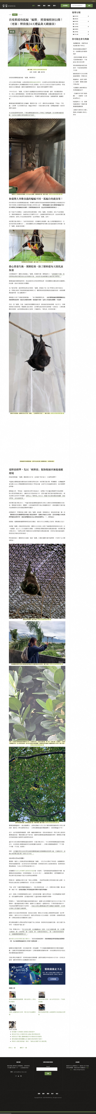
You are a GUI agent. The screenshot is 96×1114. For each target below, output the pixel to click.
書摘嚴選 (76, 29)
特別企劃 (76, 34)
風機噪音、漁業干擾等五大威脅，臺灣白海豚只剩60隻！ (80, 81)
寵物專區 (76, 21)
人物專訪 (76, 24)
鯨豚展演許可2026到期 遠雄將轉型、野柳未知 (80, 75)
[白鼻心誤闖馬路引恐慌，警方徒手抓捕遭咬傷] (22, 1007)
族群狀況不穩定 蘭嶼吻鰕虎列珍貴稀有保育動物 (27, 1036)
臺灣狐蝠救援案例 (35, 82)
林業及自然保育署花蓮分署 (55, 194)
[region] (37, 974)
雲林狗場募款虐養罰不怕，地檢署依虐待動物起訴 (80, 51)
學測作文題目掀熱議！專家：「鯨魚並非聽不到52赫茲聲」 (30, 1041)
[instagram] (21, 1076)
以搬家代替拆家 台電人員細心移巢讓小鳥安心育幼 (80, 112)
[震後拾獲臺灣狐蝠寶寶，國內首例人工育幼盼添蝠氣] (22, 994)
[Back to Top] (91, 1109)
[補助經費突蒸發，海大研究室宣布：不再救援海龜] (51, 994)
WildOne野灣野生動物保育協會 (25, 871)
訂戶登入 (93, 1)
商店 (57, 1093)
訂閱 (48, 1073)
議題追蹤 (76, 18)
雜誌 (44, 5)
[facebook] (16, 1076)
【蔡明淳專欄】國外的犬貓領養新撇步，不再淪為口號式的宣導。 (80, 59)
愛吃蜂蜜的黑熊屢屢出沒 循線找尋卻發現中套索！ (27, 1039)
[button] (80, 16)
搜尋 (89, 5)
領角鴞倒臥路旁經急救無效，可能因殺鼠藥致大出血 (80, 67)
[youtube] (18, 1076)
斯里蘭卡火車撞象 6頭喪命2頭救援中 (23, 1032)
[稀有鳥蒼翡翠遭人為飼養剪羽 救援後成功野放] (51, 1007)
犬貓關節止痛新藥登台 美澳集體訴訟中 (80, 89)
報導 (33, 5)
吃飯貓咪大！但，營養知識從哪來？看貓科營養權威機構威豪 (80, 104)
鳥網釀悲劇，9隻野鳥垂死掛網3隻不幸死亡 (80, 44)
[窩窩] (9, 5)
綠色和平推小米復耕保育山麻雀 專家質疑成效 (26, 1034)
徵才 (52, 1093)
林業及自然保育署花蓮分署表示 (20, 939)
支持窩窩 (65, 5)
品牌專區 (76, 31)
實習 (48, 1093)
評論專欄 (76, 26)
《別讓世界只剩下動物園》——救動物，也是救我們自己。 (80, 95)
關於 (43, 1093)
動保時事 (76, 16)
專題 (39, 5)
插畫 (49, 5)
